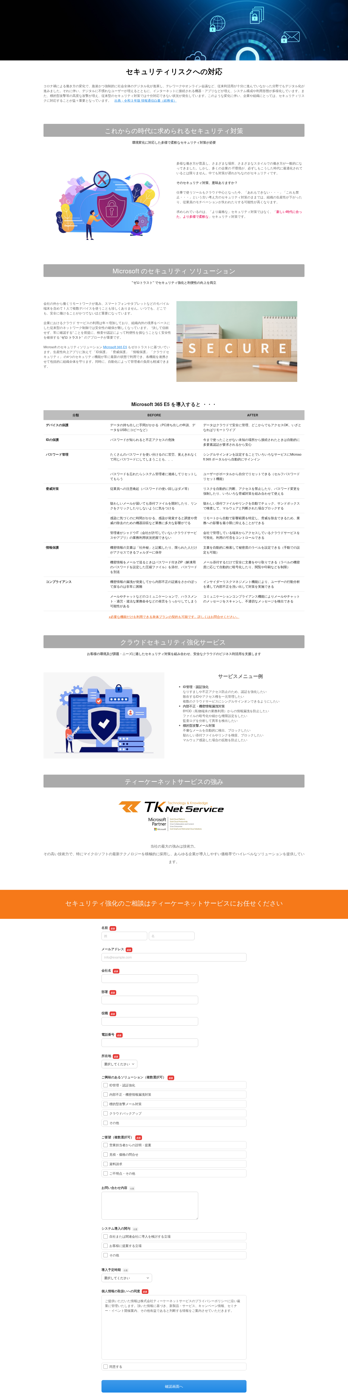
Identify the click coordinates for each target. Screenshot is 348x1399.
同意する (115, 1366)
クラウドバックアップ (125, 1113)
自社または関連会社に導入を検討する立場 (140, 1236)
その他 (114, 1122)
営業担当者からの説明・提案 (130, 1145)
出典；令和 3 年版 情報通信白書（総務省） (145, 100)
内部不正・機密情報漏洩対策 (130, 1094)
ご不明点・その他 (122, 1173)
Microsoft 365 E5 (115, 347)
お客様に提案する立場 (125, 1245)
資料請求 (115, 1164)
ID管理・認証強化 (122, 1085)
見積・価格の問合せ (123, 1154)
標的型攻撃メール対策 (125, 1104)
